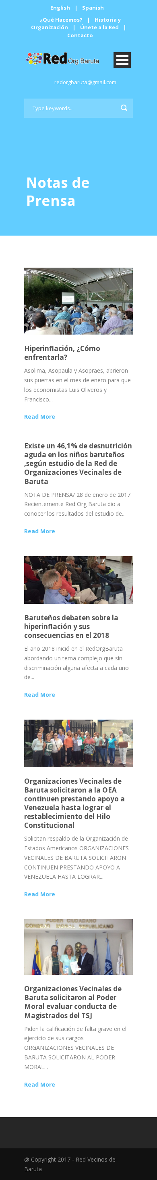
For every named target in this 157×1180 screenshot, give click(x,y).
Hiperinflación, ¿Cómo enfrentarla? (62, 353)
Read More (39, 416)
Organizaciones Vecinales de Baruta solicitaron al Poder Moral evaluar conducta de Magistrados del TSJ (73, 1002)
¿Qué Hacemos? (61, 19)
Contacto (80, 35)
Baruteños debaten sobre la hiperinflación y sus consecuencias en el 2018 (71, 626)
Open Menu (122, 60)
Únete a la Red (99, 27)
